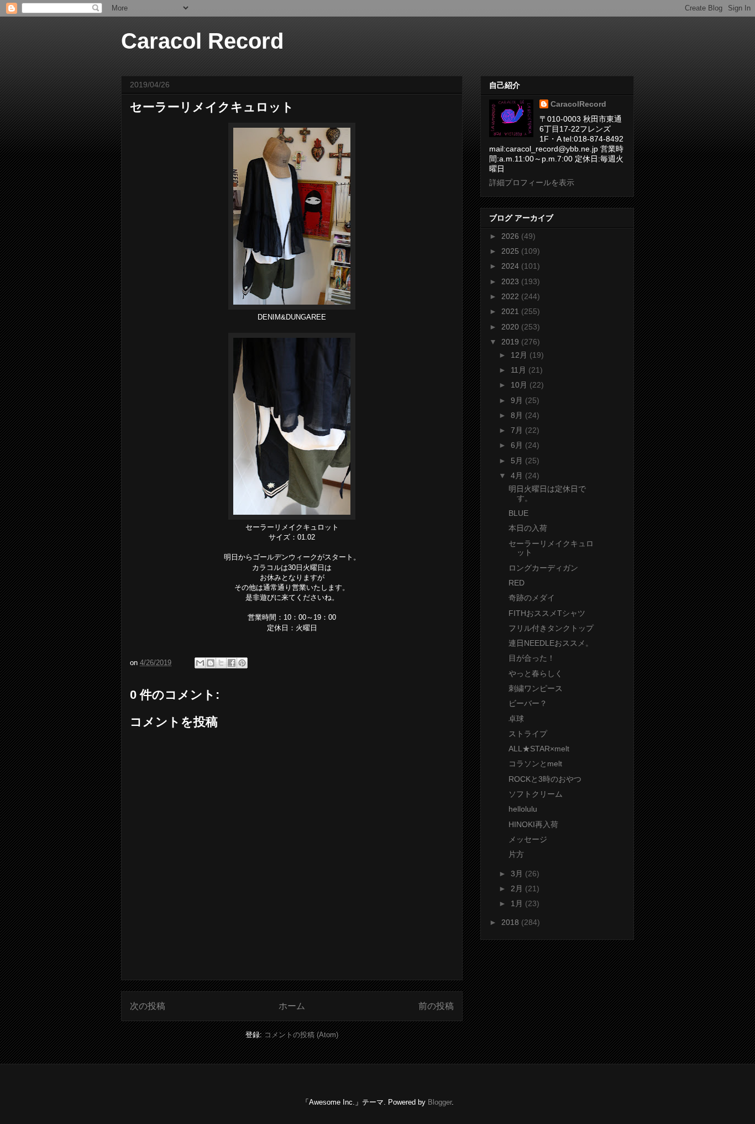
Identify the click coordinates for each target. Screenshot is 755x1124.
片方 (516, 854)
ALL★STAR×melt (538, 748)
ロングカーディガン (543, 567)
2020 (511, 326)
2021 (511, 311)
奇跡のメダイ (531, 597)
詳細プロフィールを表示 (531, 182)
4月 (518, 475)
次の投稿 (147, 1006)
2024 (511, 266)
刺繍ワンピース (535, 688)
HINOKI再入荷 (533, 824)
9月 (518, 400)
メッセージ (527, 839)
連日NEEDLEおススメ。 (550, 643)
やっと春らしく (535, 673)
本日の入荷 (527, 528)
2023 (511, 281)
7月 (518, 430)
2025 (511, 251)
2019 (511, 341)
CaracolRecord (578, 104)
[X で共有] (221, 662)
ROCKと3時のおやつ (544, 779)
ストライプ (527, 733)
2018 (511, 922)
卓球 (516, 718)
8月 (518, 415)
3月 (518, 873)
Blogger (440, 1102)
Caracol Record (202, 41)
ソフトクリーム (535, 794)
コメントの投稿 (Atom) (301, 1035)
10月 (520, 384)
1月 (518, 903)
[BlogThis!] (210, 662)
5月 (518, 460)
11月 (519, 369)
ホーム (292, 1006)
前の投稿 (436, 1006)
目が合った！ (531, 658)
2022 (511, 296)
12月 (520, 355)
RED (516, 582)
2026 (511, 236)
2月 (518, 888)
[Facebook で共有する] (231, 662)
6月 (518, 445)
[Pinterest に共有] (242, 662)
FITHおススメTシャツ (546, 613)
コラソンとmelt (535, 763)
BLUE (518, 513)
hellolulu (522, 808)
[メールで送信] (200, 662)
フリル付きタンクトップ (551, 628)
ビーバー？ (527, 703)
